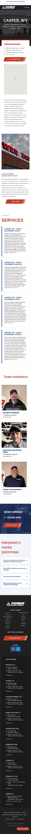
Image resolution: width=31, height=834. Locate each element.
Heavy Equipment (7, 616)
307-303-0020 (7, 494)
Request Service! (13, 359)
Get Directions (15, 59)
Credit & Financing (23, 612)
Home (7, 612)
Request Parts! (10, 322)
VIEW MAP (9, 675)
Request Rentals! (14, 287)
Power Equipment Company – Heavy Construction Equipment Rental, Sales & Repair (14, 815)
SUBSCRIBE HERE (15, 638)
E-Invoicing (18, 3)
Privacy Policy (10, 819)
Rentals (8, 627)
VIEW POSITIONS (11, 525)
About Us (24, 3)
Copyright (20, 819)
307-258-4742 (7, 456)
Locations (23, 616)
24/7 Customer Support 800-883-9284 (15, 1)
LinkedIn (18, 649)
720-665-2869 (13, 517)
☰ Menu (26, 7)
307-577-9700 (10, 54)
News (23, 614)
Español (23, 619)
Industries (12, 3)
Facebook (13, 649)
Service (8, 619)
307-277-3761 (7, 417)
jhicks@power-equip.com (10, 491)
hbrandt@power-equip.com (10, 454)
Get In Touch (23, 829)
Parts (23, 621)
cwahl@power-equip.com (10, 415)
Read (15, 201)
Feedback (23, 625)
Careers (6, 3)
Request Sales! (13, 252)
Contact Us (8, 621)
